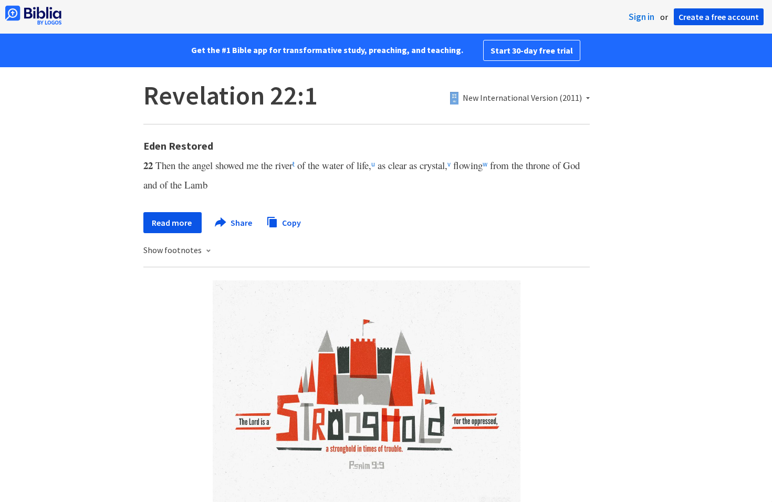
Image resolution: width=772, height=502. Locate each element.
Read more (172, 222)
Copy (290, 222)
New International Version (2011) (522, 98)
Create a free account (719, 17)
